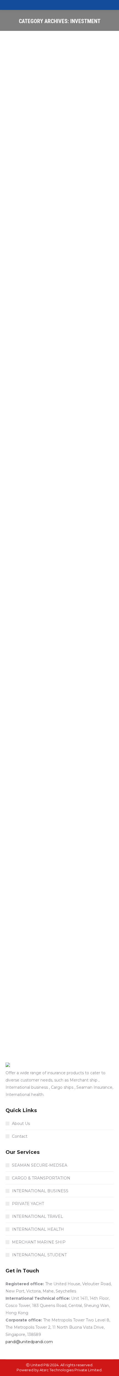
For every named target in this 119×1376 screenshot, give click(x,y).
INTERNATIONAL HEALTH (38, 1229)
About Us (21, 1123)
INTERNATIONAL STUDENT (39, 1254)
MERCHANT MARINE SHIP (39, 1242)
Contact (19, 1136)
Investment (39, 158)
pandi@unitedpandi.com (29, 1341)
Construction (24, 329)
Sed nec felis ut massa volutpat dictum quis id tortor (49, 140)
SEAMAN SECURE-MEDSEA (39, 1165)
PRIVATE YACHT (28, 1203)
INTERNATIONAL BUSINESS (40, 1190)
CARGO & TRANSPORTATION (41, 1178)
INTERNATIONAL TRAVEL (37, 1216)
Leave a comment (28, 168)
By (37, 163)
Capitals (19, 158)
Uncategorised (72, 478)
